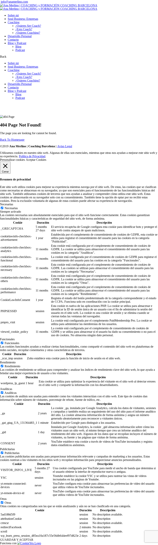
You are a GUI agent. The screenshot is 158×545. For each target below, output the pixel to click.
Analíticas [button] (6, 389)
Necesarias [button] (6, 204)
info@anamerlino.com (14, 1)
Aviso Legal (64, 146)
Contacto (13, 39)
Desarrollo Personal (20, 36)
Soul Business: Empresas (23, 18)
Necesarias (11, 208)
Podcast (20, 50)
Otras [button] (3, 498)
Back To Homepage (12, 139)
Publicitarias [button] (7, 449)
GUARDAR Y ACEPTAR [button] (16, 539)
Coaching (13, 22)
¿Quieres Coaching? (27, 32)
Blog (18, 46)
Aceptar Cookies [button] (36, 159)
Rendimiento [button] (8, 362)
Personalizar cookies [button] (12, 159)
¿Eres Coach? (23, 29)
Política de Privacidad (32, 156)
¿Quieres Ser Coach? (28, 25)
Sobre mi (13, 15)
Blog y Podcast (17, 43)
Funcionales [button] (7, 339)
